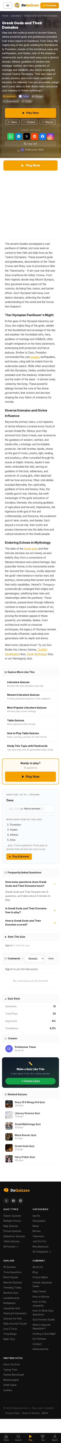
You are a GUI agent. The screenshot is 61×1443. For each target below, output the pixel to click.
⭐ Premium (49, 5)
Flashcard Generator (15, 1313)
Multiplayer (9, 1303)
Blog (35, 1272)
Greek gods (31, 548)
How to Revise (41, 1296)
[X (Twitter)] (26, 136)
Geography (39, 1220)
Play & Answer (20, 856)
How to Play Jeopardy (39, 1303)
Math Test (9, 1339)
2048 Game (10, 1384)
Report (49, 122)
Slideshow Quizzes (14, 1236)
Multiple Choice (12, 1220)
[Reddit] (34, 136)
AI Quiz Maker (40, 1277)
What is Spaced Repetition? (41, 1326)
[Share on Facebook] (13, 1201)
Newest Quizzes (12, 1282)
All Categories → (42, 1251)
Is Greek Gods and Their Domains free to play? (26, 910)
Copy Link (32, 143)
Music (36, 1226)
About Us (38, 1266)
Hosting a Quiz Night (44, 1333)
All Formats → (10, 1246)
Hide (51, 958)
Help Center (39, 1291)
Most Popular (10, 1277)
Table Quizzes (11, 1241)
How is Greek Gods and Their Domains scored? (23, 922)
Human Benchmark (13, 1374)
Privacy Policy (12, 1413)
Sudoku (7, 1390)
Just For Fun (39, 1241)
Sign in (8, 945)
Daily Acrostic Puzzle (15, 1323)
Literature (16, 15)
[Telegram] (18, 136)
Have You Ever (11, 1364)
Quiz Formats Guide (44, 1319)
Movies (37, 1231)
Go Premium (39, 1338)
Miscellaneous (40, 1246)
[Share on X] (6, 1201)
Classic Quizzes (12, 1215)
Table (25, 96)
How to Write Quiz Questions (43, 1312)
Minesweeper (11, 1379)
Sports (36, 1215)
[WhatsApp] (10, 136)
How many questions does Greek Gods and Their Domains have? (25, 883)
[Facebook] (42, 136)
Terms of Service (31, 1413)
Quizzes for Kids (12, 1318)
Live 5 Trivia (10, 1328)
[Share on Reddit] (20, 1201)
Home (5, 15)
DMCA (45, 1413)
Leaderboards (11, 1298)
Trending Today (12, 1287)
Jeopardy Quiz (11, 1308)
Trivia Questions (12, 1272)
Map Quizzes (10, 1226)
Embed (31, 122)
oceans (34, 357)
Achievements (40, 1349)
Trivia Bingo (10, 1333)
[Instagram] (50, 136)
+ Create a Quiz (30, 1081)
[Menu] (7, 5)
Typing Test (10, 1369)
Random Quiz (10, 1292)
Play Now (32, 112)
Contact (37, 1344)
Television (38, 1236)
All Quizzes (9, 1266)
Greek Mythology (37, 654)
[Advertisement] (30, 205)
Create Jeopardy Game (42, 1284)
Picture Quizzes (12, 1231)
